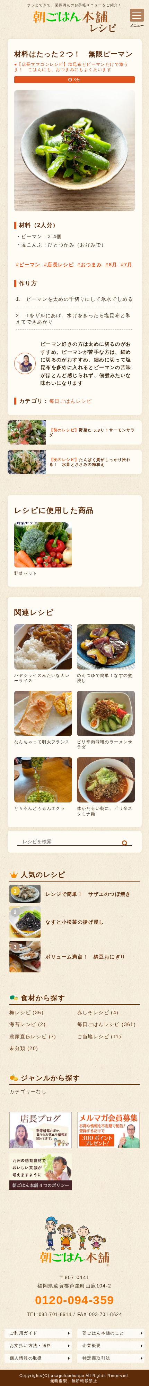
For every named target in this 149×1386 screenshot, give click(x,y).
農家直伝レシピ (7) (32, 1036)
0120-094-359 (74, 1300)
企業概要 (91, 1345)
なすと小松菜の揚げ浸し (74, 922)
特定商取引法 (96, 1358)
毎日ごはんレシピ (70, 401)
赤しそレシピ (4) (98, 1012)
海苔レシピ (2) (27, 1024)
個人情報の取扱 (26, 1358)
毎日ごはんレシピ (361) (106, 1024)
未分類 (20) (23, 1048)
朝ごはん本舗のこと (103, 1333)
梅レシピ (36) (26, 1012)
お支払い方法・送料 (31, 1345)
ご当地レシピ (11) (99, 1036)
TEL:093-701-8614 (49, 1314)
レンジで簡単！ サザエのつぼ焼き (88, 894)
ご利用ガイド (23, 1333)
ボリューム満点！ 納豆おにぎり (85, 957)
